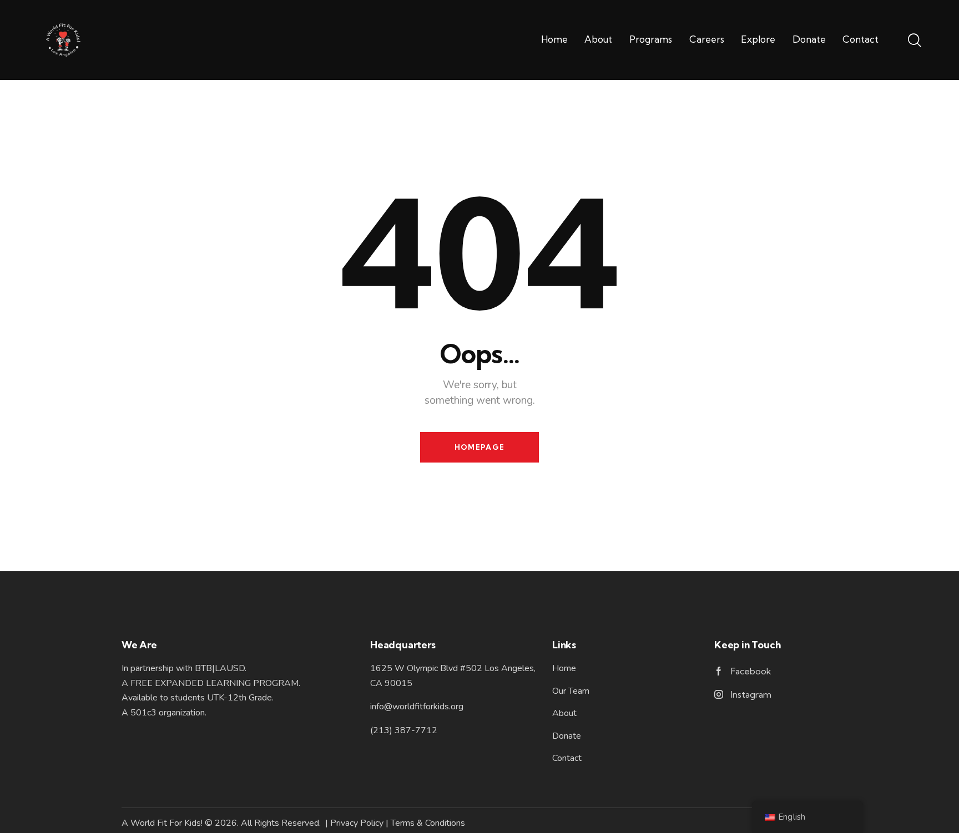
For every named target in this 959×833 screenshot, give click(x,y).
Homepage (479, 447)
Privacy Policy (356, 823)
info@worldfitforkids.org (416, 706)
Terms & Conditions (428, 823)
